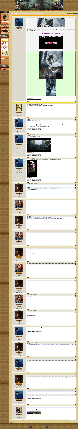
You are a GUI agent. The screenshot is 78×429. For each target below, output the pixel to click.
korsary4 (19, 118)
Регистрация (6, 23)
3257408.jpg (31, 152)
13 (37, 294)
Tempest (36, 10)
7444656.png (31, 177)
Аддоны (44, 10)
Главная (16, 10)
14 (37, 310)
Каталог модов (47, 10)
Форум (19, 10)
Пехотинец (19, 294)
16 (36, 342)
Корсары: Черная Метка (31, 10)
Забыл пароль (3, 23)
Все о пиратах (57, 10)
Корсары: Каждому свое (24, 10)
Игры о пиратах (52, 10)
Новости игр (61, 10)
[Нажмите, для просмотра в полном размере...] (51, 59)
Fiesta (19, 183)
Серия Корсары (40, 10)
